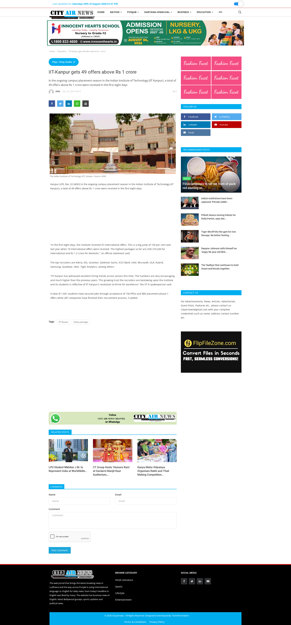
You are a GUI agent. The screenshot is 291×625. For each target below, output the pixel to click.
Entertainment (123, 599)
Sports (118, 586)
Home (101, 12)
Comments (56, 486)
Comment (54, 509)
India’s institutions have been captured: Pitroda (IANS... (216, 200)
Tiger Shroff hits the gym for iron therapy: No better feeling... (218, 233)
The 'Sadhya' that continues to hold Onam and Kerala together (219, 267)
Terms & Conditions (135, 621)
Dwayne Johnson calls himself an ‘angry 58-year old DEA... (219, 250)
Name (52, 494)
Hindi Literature (124, 580)
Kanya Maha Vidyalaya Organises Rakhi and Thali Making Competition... (153, 471)
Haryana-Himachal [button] (157, 12)
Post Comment (60, 550)
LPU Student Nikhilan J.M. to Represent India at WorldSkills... (68, 469)
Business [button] (183, 12)
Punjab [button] (132, 12)
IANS (57, 91)
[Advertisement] (113, 219)
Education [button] (204, 12)
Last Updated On (85, 3)
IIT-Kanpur (63, 321)
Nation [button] (115, 12)
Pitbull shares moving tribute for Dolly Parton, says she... (218, 217)
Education (62, 51)
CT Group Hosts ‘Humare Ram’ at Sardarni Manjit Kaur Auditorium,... (111, 471)
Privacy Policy (157, 621)
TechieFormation (180, 615)
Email (118, 494)
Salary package (81, 321)
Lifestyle (119, 593)
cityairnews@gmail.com (194, 309)
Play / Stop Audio (62, 61)
